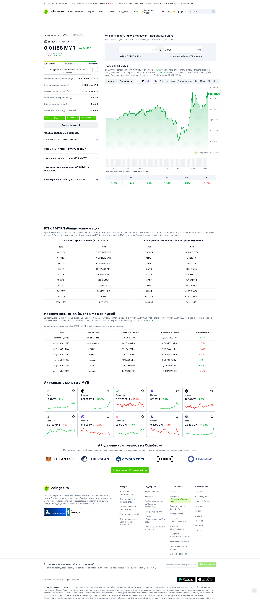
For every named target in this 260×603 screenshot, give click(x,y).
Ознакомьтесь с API (140, 171)
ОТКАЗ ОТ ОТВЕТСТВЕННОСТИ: (59, 587)
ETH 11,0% (174, 3)
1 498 (67, 3)
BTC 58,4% (164, 3)
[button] (71, 125)
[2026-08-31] (209, 81)
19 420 (54, 3)
